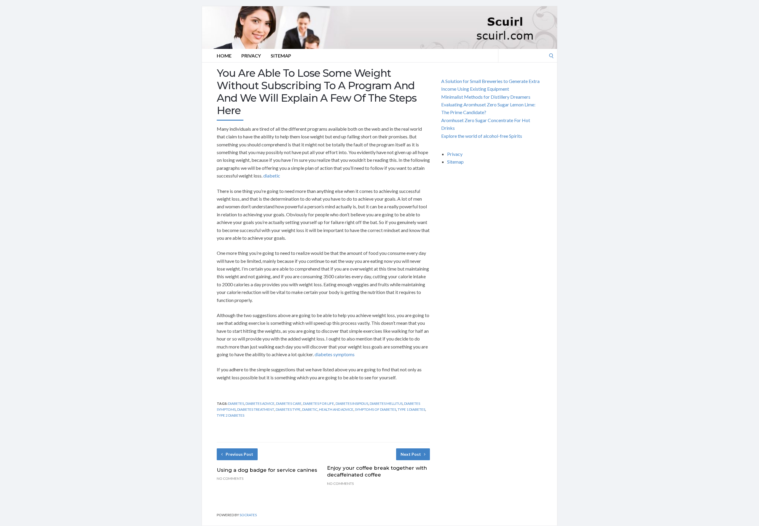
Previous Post (239, 454)
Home (224, 55)
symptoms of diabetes (375, 409)
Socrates (248, 515)
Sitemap (281, 55)
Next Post (411, 454)
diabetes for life (318, 403)
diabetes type (288, 409)
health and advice (336, 409)
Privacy (251, 55)
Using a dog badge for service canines (267, 470)
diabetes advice (260, 403)
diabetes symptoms (335, 354)
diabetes (236, 403)
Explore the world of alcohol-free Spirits (481, 136)
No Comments (230, 478)
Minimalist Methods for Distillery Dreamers (485, 97)
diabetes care (289, 403)
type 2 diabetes (230, 415)
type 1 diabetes (411, 409)
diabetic (271, 175)
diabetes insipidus (352, 403)
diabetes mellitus (386, 403)
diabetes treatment (255, 409)
